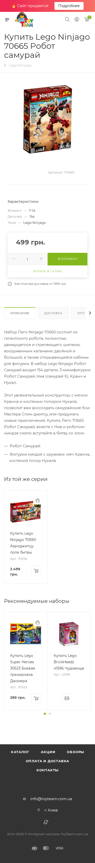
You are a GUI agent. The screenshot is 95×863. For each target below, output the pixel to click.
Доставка (53, 313)
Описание (19, 313)
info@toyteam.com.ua (51, 798)
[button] (44, 714)
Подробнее (69, 6)
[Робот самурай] (48, 119)
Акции (48, 752)
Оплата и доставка (47, 761)
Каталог (20, 752)
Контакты (47, 770)
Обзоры (75, 752)
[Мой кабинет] (76, 19)
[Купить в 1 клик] (37, 500)
